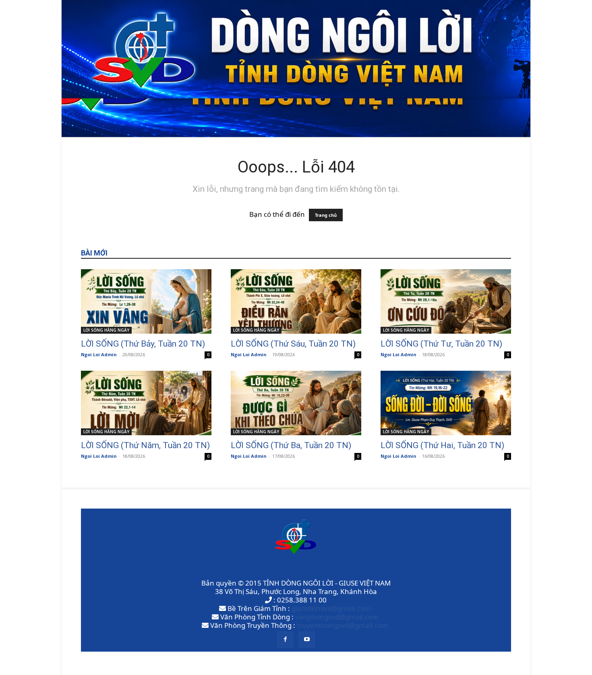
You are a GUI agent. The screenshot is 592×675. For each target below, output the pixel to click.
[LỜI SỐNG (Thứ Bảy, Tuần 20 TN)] (146, 301)
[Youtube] (307, 639)
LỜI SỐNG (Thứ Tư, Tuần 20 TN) (441, 344)
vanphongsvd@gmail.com (337, 616)
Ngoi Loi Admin (99, 354)
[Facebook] (285, 639)
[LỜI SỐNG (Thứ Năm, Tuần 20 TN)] (146, 403)
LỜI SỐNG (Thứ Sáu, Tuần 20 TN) (293, 344)
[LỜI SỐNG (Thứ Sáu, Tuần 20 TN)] (296, 301)
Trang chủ (326, 215)
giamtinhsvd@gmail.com (331, 608)
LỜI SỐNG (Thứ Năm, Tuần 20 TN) (145, 445)
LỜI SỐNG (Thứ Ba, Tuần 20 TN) (291, 445)
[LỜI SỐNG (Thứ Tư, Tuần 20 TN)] (446, 301)
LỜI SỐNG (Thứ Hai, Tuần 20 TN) (442, 445)
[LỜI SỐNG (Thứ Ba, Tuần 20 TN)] (296, 403)
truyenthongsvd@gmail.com (342, 625)
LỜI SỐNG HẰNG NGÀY (106, 330)
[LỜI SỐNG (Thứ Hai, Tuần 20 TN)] (446, 403)
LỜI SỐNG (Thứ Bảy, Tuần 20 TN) (143, 344)
